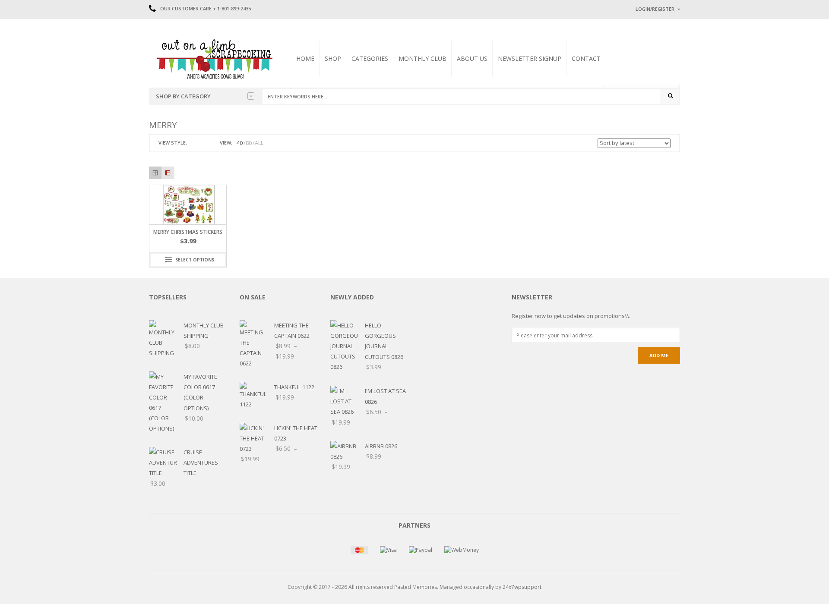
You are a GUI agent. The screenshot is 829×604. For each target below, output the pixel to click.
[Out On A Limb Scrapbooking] (213, 59)
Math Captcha (651, 116)
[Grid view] (155, 173)
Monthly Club (422, 58)
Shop (333, 58)
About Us (472, 58)
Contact (586, 58)
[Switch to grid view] (195, 143)
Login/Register (655, 9)
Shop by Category (183, 96)
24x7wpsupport (522, 587)
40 (240, 143)
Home (305, 58)
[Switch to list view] (205, 143)
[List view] (167, 173)
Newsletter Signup (529, 58)
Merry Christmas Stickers (187, 232)
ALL (259, 143)
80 (249, 143)
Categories (369, 58)
